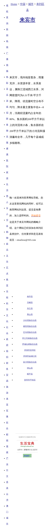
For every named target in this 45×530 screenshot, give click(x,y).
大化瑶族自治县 (30, 320)
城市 (30, 4)
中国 (22, 4)
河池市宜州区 (30, 350)
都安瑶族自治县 (30, 326)
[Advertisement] (22, 169)
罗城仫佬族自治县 (30, 344)
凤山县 (30, 314)
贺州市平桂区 (30, 380)
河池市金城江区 (30, 356)
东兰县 (30, 308)
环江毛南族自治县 (30, 338)
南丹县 (30, 297)
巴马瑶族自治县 (30, 332)
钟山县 (30, 368)
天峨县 (30, 302)
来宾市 (27, 20)
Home (14, 4)
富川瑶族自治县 (30, 362)
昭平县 (30, 374)
